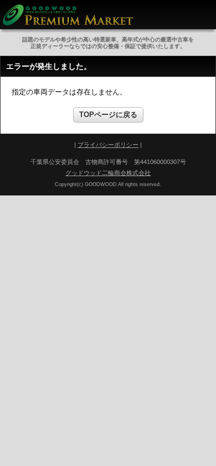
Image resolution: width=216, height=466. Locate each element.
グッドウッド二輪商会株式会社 (108, 173)
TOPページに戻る (108, 114)
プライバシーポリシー (108, 144)
